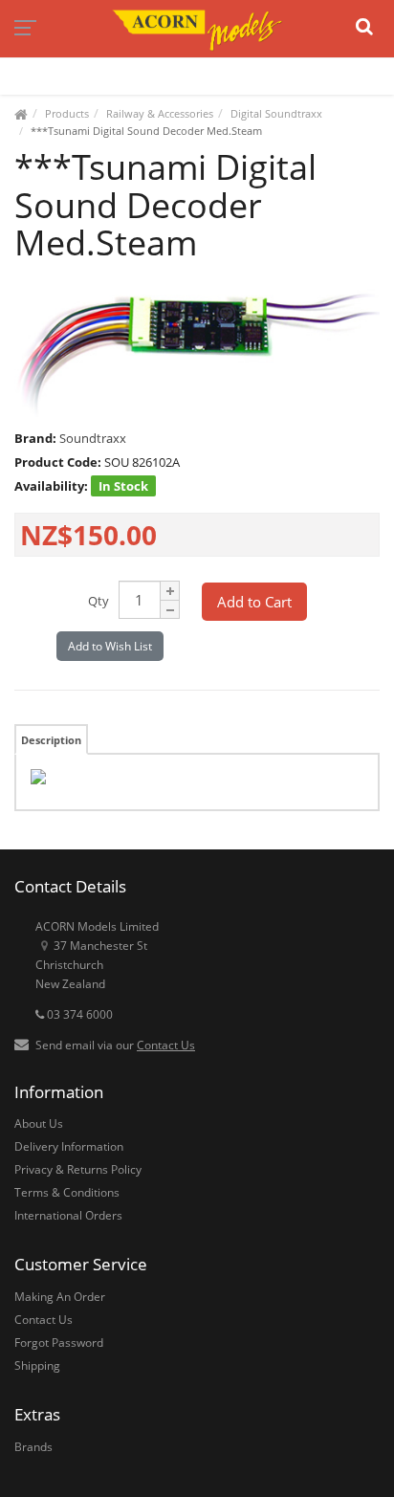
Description (51, 740)
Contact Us (166, 1045)
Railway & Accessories (159, 113)
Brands (33, 1447)
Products (67, 113)
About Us (38, 1123)
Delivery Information (68, 1146)
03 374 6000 (78, 1014)
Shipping (37, 1365)
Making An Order (59, 1296)
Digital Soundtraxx (276, 113)
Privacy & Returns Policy (78, 1169)
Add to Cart (254, 601)
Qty (98, 600)
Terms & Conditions (67, 1192)
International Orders (68, 1215)
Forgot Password (58, 1342)
